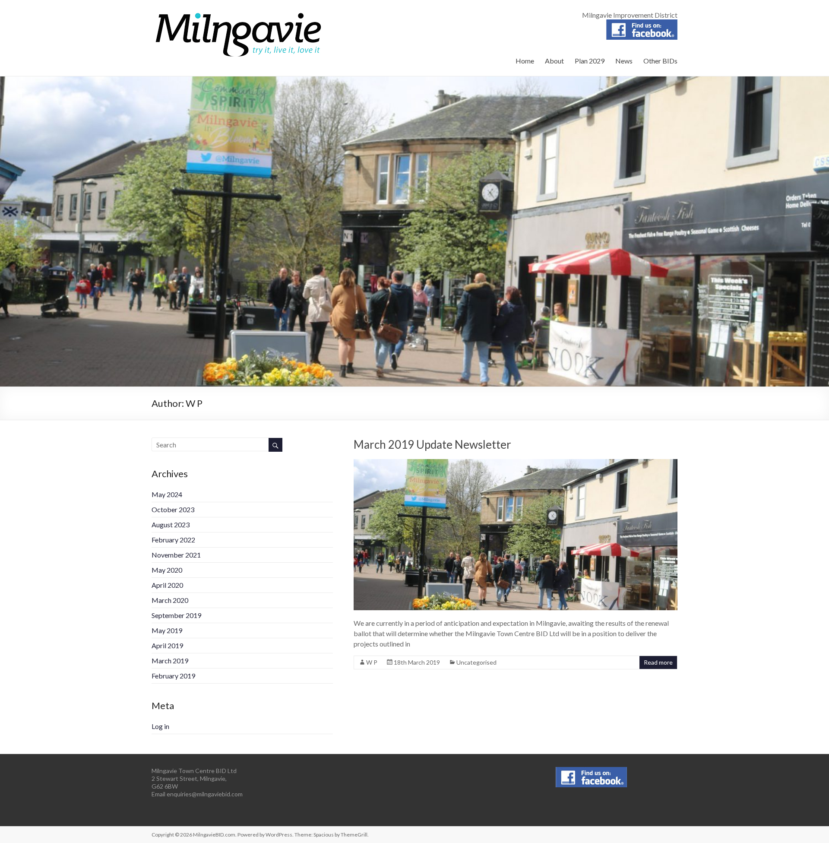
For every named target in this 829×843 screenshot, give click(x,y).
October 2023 (173, 509)
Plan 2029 (589, 61)
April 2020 (167, 585)
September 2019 (176, 615)
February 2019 (173, 676)
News (624, 61)
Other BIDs (660, 61)
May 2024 (167, 494)
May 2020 (167, 570)
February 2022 (173, 540)
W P (371, 662)
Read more (658, 662)
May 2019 (167, 630)
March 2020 (170, 600)
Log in (160, 726)
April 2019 (167, 645)
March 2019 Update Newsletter (432, 444)
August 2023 (171, 524)
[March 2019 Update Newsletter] (515, 463)
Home (525, 61)
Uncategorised (476, 662)
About (554, 61)
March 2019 (170, 660)
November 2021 (176, 555)
